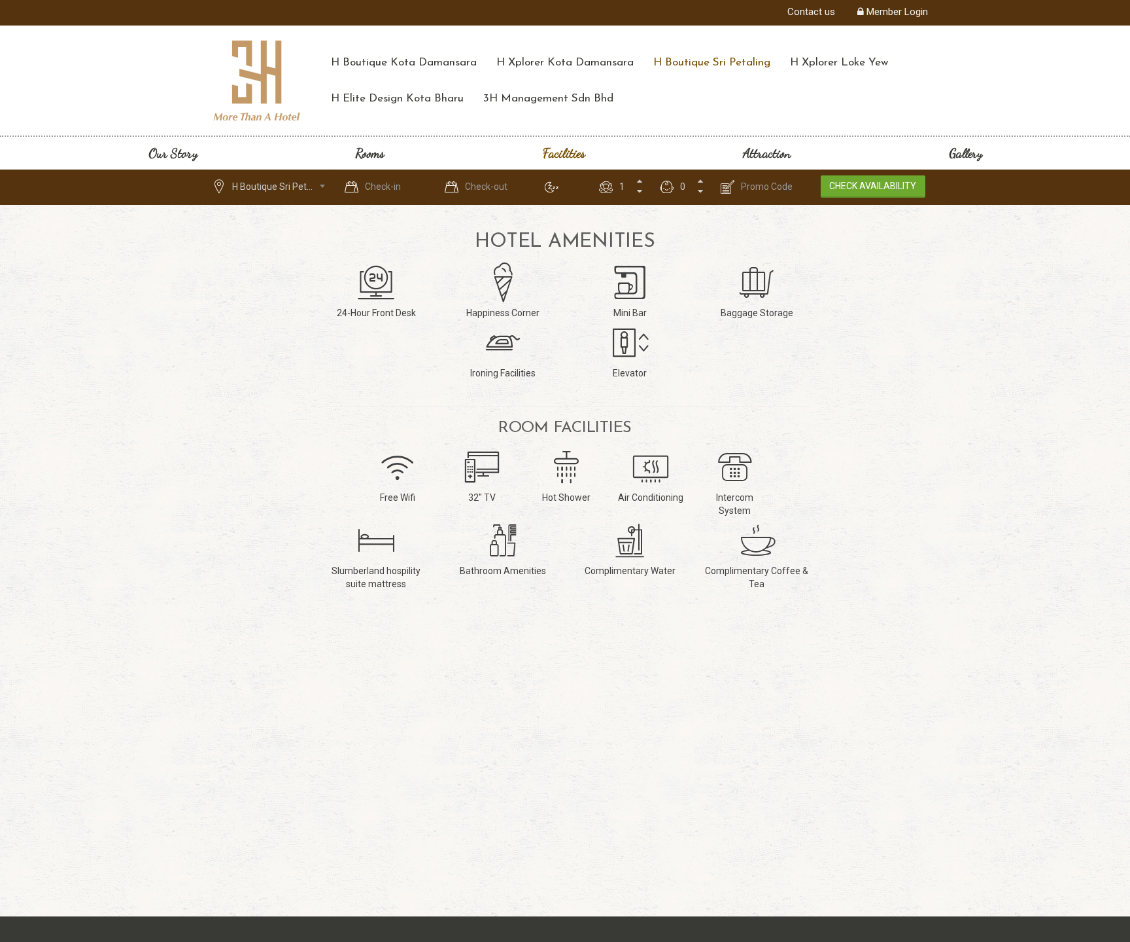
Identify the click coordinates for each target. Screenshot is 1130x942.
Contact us (811, 12)
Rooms (370, 153)
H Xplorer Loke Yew (839, 62)
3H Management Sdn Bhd (548, 98)
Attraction (767, 153)
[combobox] (267, 186)
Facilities (564, 153)
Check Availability (872, 186)
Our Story (172, 153)
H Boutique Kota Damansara (404, 62)
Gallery (965, 153)
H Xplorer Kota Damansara (565, 62)
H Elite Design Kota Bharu (397, 98)
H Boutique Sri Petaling (711, 62)
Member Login (896, 12)
